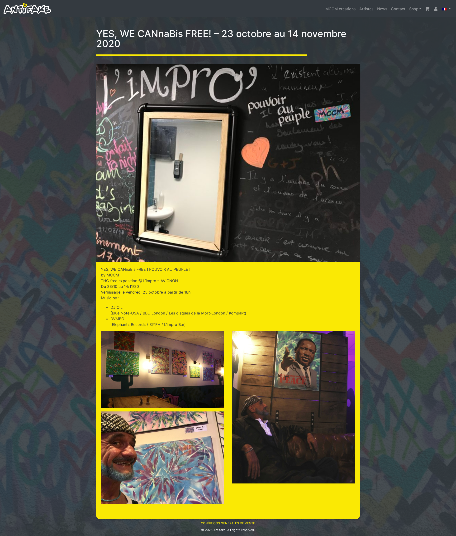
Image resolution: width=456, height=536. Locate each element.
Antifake (219, 530)
